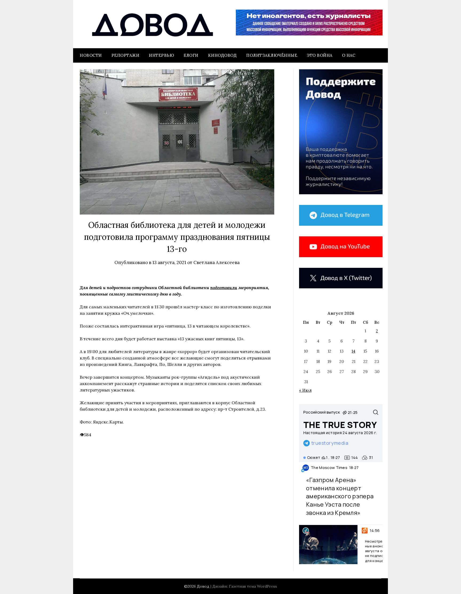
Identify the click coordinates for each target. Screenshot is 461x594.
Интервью (161, 55)
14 (353, 351)
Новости (91, 55)
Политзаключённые (271, 55)
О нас (349, 55)
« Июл (305, 390)
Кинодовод (222, 55)
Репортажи (126, 55)
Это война (319, 55)
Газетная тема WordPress (253, 586)
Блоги (191, 55)
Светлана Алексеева (216, 262)
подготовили (223, 287)
